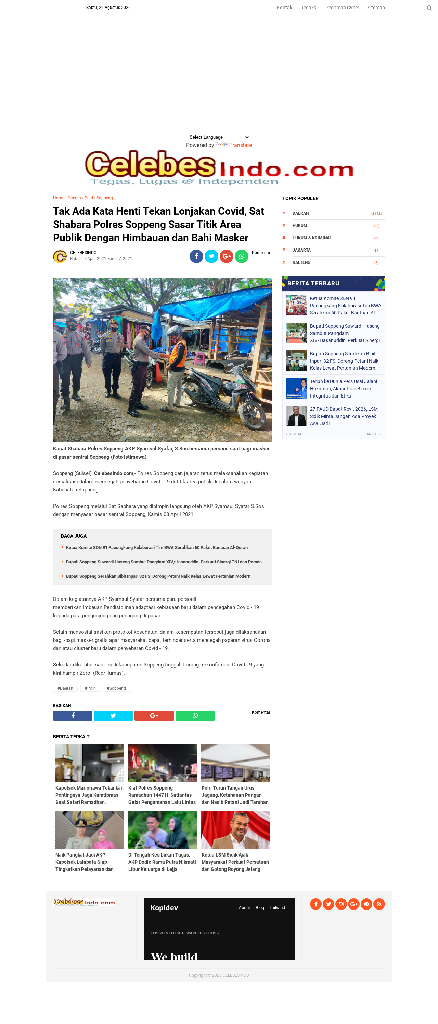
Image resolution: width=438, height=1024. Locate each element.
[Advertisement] (219, 82)
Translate (240, 145)
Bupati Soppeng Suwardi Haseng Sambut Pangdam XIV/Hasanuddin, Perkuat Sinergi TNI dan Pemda (164, 561)
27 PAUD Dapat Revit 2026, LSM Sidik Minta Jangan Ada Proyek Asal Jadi (344, 416)
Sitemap (376, 7)
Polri (89, 198)
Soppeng (104, 198)
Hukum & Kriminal (312, 237)
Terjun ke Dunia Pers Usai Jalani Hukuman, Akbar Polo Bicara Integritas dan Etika (343, 389)
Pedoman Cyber (342, 7)
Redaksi (308, 7)
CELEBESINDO (236, 975)
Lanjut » (372, 434)
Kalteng (301, 262)
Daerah (74, 198)
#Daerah (65, 688)
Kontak (284, 7)
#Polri (90, 688)
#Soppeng (116, 688)
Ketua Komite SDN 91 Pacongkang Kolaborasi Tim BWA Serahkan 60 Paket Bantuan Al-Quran (157, 547)
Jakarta (302, 250)
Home (58, 198)
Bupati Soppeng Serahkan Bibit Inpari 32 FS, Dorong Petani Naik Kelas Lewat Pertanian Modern (158, 576)
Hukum (300, 225)
